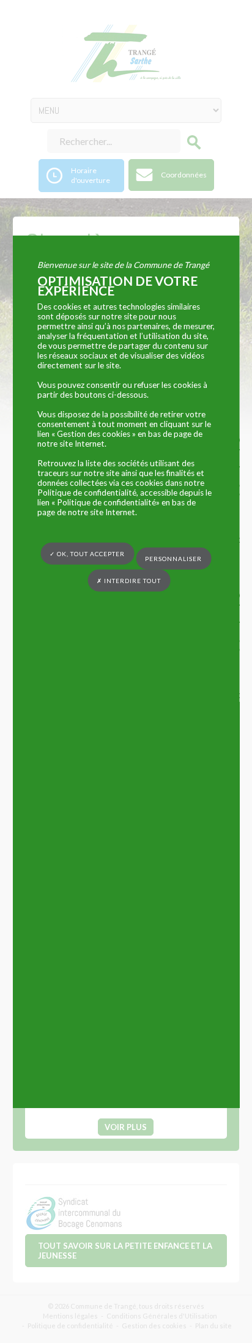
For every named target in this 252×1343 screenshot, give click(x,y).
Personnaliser (173, 558)
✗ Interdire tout (129, 580)
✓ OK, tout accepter (87, 553)
